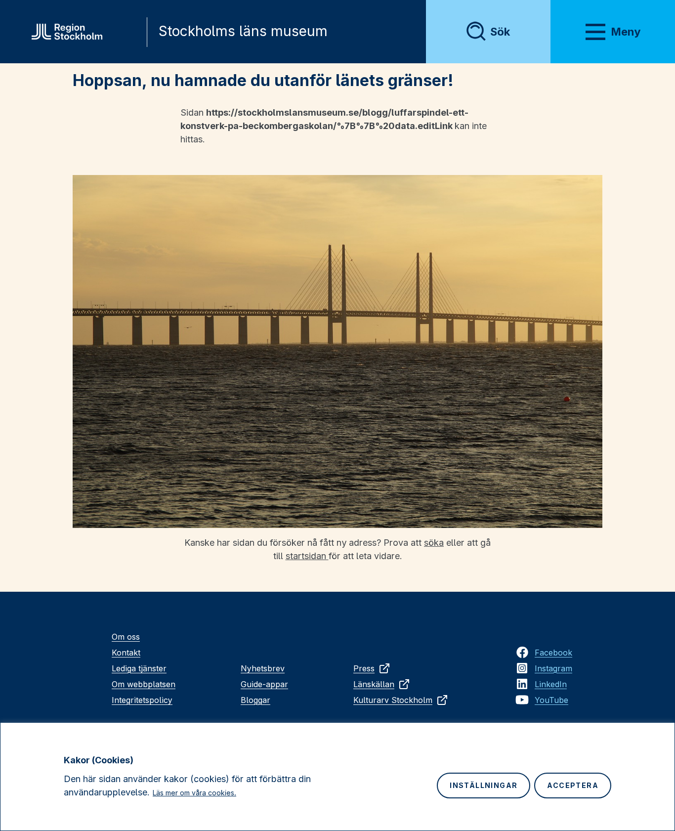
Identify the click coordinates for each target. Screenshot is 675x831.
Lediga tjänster (139, 668)
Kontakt (126, 652)
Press (364, 668)
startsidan (307, 556)
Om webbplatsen (143, 684)
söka (434, 542)
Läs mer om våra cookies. (194, 792)
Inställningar (483, 785)
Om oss (126, 637)
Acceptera (572, 785)
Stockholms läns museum (243, 31)
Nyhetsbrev (263, 668)
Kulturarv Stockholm (392, 700)
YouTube (551, 700)
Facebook (553, 652)
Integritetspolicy (142, 700)
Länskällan (373, 684)
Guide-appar (264, 684)
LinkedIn (551, 684)
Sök (500, 31)
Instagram (553, 668)
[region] (337, 776)
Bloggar (255, 700)
